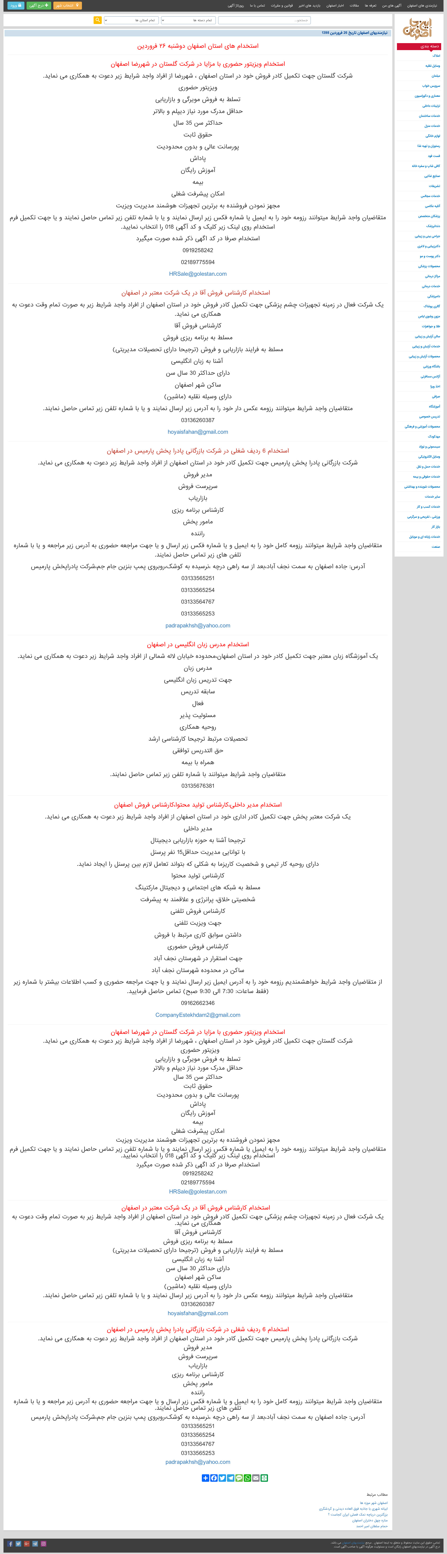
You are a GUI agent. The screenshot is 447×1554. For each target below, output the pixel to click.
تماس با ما (257, 5)
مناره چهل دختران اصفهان (370, 1520)
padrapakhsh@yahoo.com (198, 625)
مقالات (354, 5)
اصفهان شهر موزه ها (374, 1503)
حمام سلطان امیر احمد (372, 1526)
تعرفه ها (370, 5)
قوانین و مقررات (282, 5)
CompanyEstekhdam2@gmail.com (198, 1015)
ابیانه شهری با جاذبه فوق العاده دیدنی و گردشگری (353, 1508)
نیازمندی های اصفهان (422, 5)
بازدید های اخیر (310, 5)
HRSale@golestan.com (198, 274)
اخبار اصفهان (335, 5)
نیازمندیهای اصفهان (353, 1543)
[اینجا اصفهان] (419, 30)
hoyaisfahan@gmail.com (198, 432)
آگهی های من (391, 5)
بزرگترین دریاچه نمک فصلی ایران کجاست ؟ (358, 1514)
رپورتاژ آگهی (236, 5)
